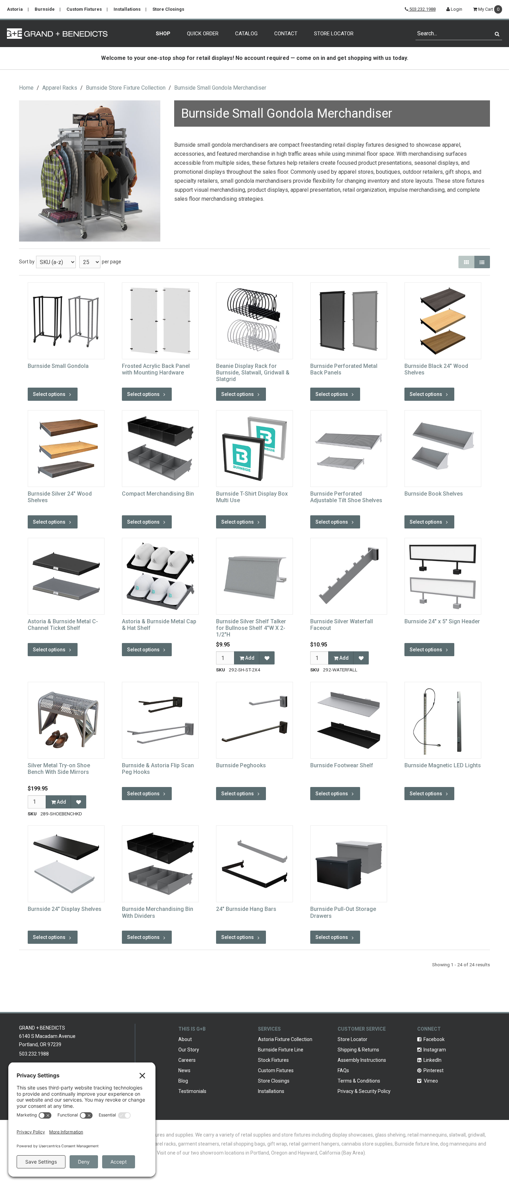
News (184, 1070)
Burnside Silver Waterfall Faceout (341, 624)
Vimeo (430, 1081)
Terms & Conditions (359, 1081)
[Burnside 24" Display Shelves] (66, 863)
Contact (285, 33)
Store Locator (334, 33)
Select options (49, 394)
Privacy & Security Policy (364, 1091)
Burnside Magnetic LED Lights (442, 765)
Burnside (45, 9)
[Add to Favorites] (267, 657)
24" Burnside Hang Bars (246, 909)
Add (249, 658)
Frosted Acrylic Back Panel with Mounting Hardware (156, 369)
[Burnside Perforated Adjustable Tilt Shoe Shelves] (348, 448)
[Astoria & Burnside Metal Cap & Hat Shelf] (160, 576)
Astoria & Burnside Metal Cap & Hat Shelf (159, 624)
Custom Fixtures (84, 9)
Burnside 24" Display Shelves (64, 909)
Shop (163, 33)
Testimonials (192, 1091)
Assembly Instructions (362, 1060)
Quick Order (202, 33)
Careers (187, 1060)
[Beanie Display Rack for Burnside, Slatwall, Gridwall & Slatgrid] (254, 320)
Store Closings (168, 9)
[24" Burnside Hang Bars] (254, 863)
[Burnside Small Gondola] (66, 320)
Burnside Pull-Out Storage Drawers (343, 912)
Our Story (188, 1049)
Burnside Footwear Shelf (341, 765)
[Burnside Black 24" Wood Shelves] (442, 320)
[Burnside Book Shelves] (442, 448)
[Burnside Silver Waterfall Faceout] (348, 576)
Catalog (246, 33)
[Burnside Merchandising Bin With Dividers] (160, 863)
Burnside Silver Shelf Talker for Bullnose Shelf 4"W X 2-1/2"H (251, 628)
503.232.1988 (422, 9)
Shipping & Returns (358, 1049)
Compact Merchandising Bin (158, 493)
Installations (127, 9)
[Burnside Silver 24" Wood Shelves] (66, 448)
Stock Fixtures (273, 1060)
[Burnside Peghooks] (254, 720)
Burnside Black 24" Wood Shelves (436, 369)
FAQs (343, 1070)
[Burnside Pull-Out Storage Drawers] (348, 863)
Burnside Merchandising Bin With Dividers (157, 912)
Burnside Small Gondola (58, 366)
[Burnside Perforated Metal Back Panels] (348, 320)
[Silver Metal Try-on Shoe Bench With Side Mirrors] (66, 720)
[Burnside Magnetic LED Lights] (442, 720)
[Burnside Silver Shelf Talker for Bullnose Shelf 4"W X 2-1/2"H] (254, 576)
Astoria (15, 9)
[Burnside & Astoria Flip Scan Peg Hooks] (160, 720)
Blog (183, 1081)
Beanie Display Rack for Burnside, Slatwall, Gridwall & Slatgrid (252, 372)
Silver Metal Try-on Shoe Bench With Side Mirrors (59, 768)
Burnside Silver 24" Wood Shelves (60, 497)
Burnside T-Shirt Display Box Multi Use (252, 497)
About (185, 1039)
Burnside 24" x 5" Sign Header (442, 621)
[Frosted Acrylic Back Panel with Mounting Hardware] (160, 320)
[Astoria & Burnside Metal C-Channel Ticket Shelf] (66, 576)
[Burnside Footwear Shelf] (348, 720)
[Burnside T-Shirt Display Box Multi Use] (254, 448)
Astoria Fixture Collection (285, 1039)
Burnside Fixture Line (280, 1049)
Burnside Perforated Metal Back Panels (343, 369)
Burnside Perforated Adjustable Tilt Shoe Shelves (346, 497)
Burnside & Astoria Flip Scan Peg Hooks (158, 768)
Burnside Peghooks (241, 765)
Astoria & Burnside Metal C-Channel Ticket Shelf (63, 624)
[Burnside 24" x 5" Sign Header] (442, 576)
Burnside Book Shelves (433, 493)
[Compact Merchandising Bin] (160, 448)
